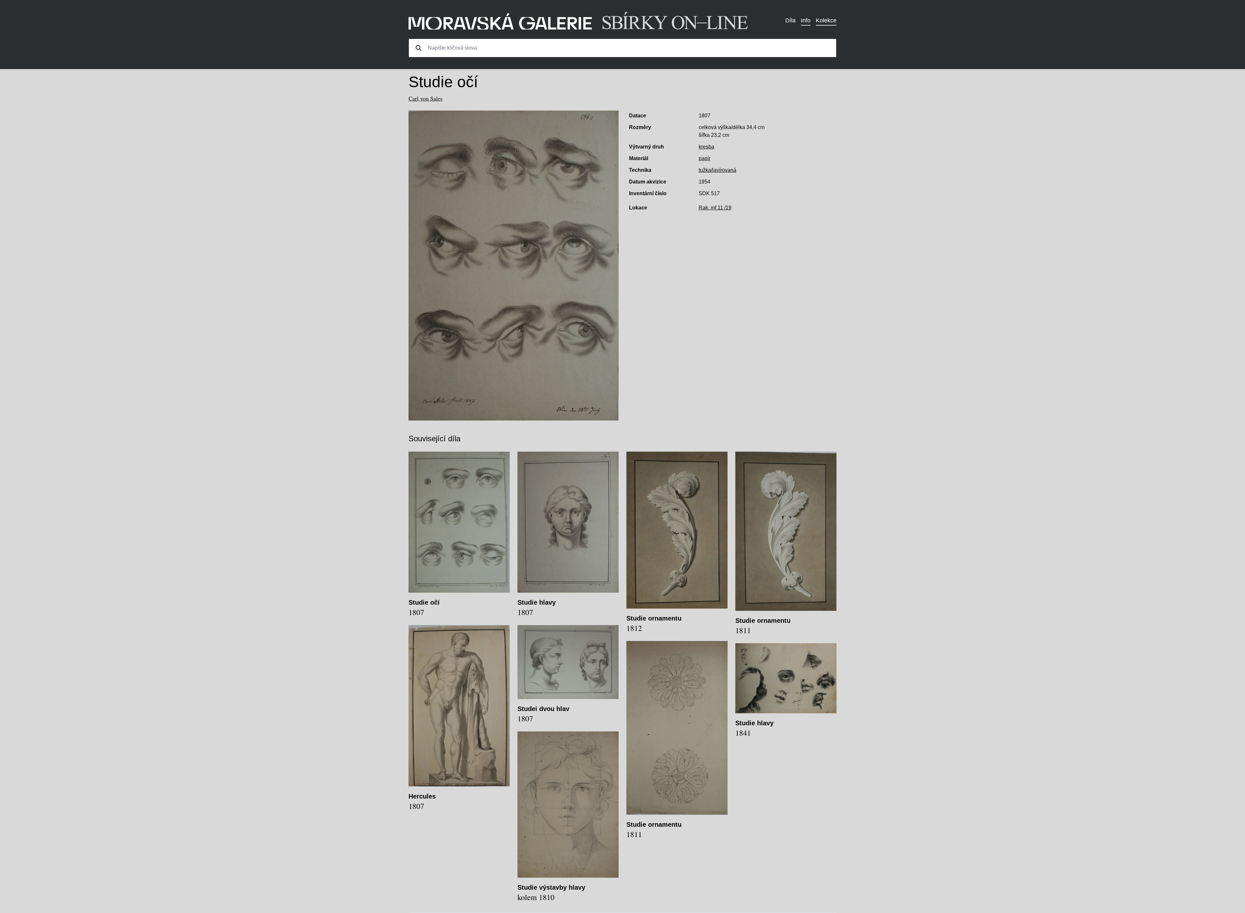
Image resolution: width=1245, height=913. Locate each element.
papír (704, 158)
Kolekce (826, 20)
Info (806, 20)
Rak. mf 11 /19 (715, 207)
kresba (706, 146)
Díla (790, 20)
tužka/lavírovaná (717, 170)
